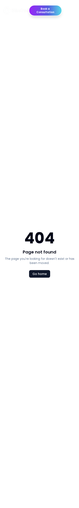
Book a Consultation (45, 10)
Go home (39, 274)
